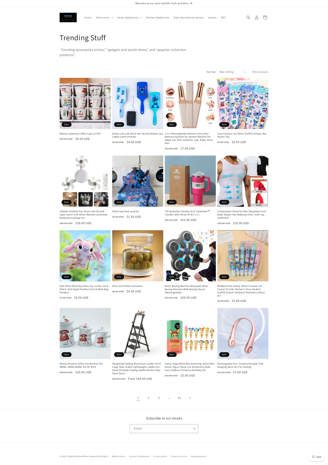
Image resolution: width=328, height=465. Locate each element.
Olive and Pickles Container (127, 286)
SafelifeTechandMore (78, 456)
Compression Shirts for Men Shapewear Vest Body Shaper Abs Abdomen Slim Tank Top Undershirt (241, 214)
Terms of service (179, 456)
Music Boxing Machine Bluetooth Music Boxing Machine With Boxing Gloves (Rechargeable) (186, 289)
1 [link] (138, 398)
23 (179, 397)
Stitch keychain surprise (125, 211)
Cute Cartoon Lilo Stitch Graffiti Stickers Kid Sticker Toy (241, 135)
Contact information (139, 456)
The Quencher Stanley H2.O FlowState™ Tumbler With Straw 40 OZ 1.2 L (187, 213)
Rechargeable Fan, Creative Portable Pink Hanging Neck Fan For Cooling (240, 365)
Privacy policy (160, 456)
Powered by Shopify (98, 456)
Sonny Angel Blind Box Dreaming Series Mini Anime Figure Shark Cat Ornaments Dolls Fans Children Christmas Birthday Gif (189, 367)
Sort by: (211, 72)
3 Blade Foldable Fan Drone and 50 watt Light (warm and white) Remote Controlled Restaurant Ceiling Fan (83, 214)
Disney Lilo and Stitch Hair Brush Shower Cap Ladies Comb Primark (137, 135)
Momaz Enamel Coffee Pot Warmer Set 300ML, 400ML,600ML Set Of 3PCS (81, 365)
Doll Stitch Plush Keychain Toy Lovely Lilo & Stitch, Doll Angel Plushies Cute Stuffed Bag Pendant (84, 289)
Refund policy (118, 456)
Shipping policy (199, 456)
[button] (104, 17)
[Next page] (189, 398)
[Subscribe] (194, 428)
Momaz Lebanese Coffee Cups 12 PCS (80, 133)
